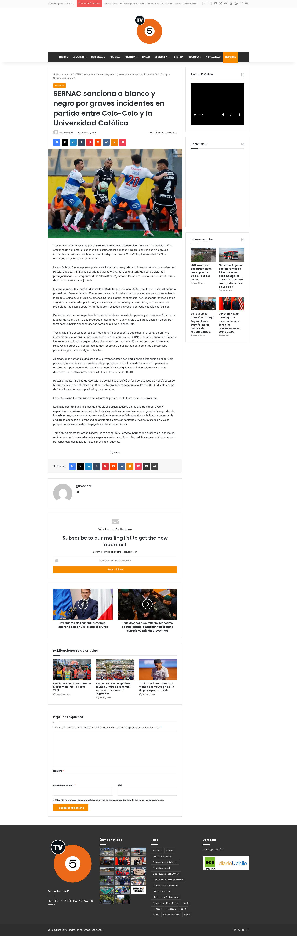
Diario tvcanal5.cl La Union (166, 874)
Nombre (58, 770)
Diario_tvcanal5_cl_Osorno (165, 903)
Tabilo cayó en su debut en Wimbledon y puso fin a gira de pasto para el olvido (156, 687)
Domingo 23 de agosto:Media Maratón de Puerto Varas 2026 (72, 687)
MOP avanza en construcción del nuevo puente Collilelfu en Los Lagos (201, 272)
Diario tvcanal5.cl (161, 868)
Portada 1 (157, 909)
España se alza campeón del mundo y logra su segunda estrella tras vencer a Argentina (114, 688)
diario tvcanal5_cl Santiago (166, 897)
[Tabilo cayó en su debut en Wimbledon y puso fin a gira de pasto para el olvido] (158, 669)
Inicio (62, 57)
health (186, 903)
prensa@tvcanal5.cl (213, 849)
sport (183, 909)
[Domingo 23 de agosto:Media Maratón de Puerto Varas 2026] (72, 669)
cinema (169, 850)
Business (157, 850)
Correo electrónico (64, 785)
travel (155, 914)
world (187, 914)
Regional (97, 57)
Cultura (193, 57)
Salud (146, 57)
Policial (115, 57)
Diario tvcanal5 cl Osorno (165, 862)
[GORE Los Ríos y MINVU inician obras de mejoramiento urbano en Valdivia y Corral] (123, 890)
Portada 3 (171, 909)
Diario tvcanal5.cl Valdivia (165, 885)
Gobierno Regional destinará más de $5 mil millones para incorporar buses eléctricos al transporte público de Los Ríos (231, 275)
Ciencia (179, 57)
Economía (161, 57)
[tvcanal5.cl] (148, 29)
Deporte (230, 57)
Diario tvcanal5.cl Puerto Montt (168, 879)
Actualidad (213, 57)
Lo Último (79, 57)
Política (130, 57)
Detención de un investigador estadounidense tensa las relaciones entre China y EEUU (229, 323)
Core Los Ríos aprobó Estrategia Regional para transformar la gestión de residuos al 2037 (202, 323)
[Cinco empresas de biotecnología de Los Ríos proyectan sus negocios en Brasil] (123, 871)
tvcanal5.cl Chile (171, 914)
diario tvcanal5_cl (161, 891)
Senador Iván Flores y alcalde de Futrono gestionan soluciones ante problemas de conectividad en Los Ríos (161, 3)
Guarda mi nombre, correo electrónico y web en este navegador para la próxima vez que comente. (110, 800)
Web (120, 785)
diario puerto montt (162, 856)
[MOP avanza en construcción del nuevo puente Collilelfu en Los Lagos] (203, 255)
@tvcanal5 (64, 132)
